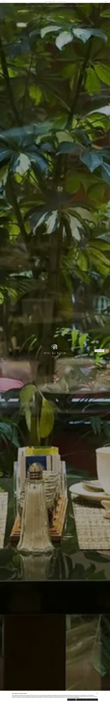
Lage (70, 6)
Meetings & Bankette (61, 6)
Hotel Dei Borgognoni (49, 1)
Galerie (76, 6)
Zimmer (33, 6)
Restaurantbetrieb (49, 6)
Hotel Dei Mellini (62, 1)
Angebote (82, 6)
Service (39, 6)
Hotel (26, 6)
